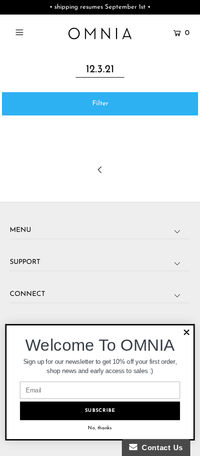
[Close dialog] (186, 332)
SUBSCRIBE (100, 410)
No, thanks (100, 428)
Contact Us (160, 447)
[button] (100, 103)
